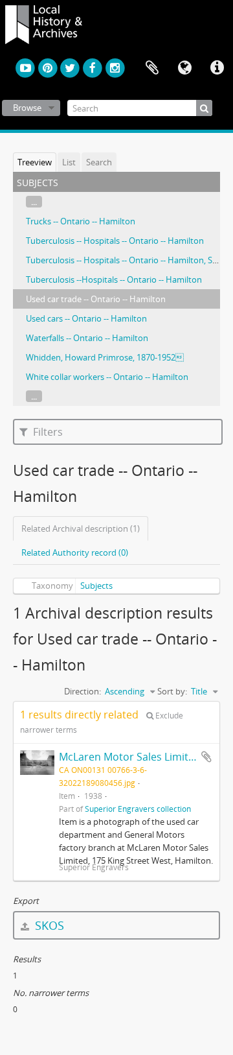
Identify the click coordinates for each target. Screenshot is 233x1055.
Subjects (96, 585)
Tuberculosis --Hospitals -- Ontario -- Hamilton (114, 279)
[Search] (204, 108)
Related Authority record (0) (74, 552)
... (34, 201)
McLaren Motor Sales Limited (130, 757)
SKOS (48, 925)
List (69, 162)
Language (184, 68)
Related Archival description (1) (80, 528)
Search (99, 162)
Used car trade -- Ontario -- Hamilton (96, 299)
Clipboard (152, 68)
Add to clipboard (206, 756)
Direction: (82, 691)
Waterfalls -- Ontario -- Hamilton (87, 338)
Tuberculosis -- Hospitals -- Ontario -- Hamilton (115, 240)
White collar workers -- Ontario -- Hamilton (107, 377)
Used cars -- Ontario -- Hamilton (86, 318)
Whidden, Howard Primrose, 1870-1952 (105, 357)
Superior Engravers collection (138, 808)
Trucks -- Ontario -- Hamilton (80, 221)
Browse (27, 107)
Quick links (217, 68)
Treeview (34, 162)
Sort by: (172, 691)
